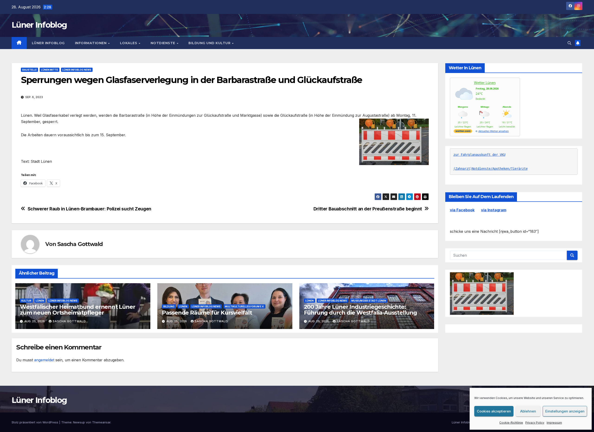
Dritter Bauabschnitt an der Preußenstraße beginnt (367, 209)
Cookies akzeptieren (494, 411)
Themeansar (101, 422)
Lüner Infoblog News (76, 69)
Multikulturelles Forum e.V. (244, 306)
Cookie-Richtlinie (511, 422)
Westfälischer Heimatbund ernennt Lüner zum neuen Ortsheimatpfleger (77, 309)
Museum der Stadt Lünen (368, 300)
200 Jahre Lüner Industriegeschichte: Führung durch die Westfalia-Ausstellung (360, 309)
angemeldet (44, 360)
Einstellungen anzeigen (564, 411)
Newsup (79, 422)
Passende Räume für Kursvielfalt (207, 312)
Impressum (554, 422)
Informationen (91, 43)
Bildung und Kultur (210, 43)
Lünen (40, 300)
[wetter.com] (463, 132)
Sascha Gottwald (80, 244)
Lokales (129, 43)
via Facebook (462, 210)
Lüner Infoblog (39, 25)
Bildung (168, 306)
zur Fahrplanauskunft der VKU (479, 155)
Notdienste (163, 43)
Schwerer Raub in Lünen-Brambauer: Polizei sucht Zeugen (89, 209)
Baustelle (29, 69)
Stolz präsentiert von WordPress (35, 422)
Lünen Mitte (49, 69)
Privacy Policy (534, 422)
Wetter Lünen (485, 82)
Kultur (26, 300)
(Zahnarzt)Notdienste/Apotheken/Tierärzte (490, 169)
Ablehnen (528, 411)
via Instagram (493, 210)
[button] (569, 43)
